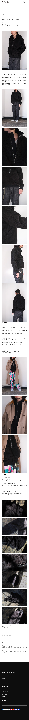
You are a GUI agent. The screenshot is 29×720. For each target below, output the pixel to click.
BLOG (6, 13)
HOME (3, 13)
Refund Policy (4, 694)
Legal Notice (4, 696)
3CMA (9, 716)
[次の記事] (26, 658)
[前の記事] (2, 658)
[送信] (24, 704)
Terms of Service (5, 691)
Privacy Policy (4, 689)
